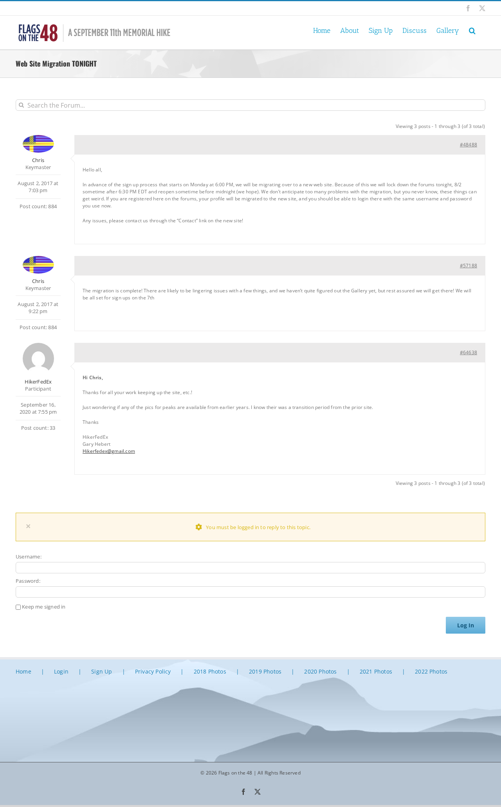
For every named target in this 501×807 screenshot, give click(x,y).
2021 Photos (376, 671)
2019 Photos (265, 671)
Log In (465, 625)
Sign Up (101, 671)
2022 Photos (431, 671)
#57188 (468, 265)
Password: (28, 580)
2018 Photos (210, 671)
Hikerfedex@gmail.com (109, 451)
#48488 (468, 144)
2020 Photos (320, 671)
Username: (28, 556)
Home (23, 671)
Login (61, 671)
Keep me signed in (43, 606)
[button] (472, 30)
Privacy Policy (153, 671)
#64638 (468, 352)
